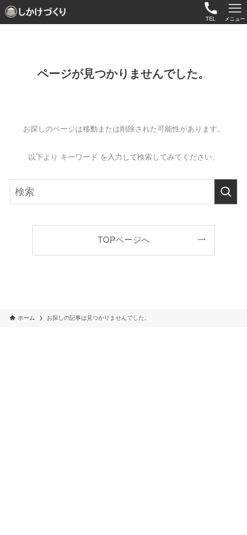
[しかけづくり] (36, 12)
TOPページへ (124, 240)
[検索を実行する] (225, 191)
